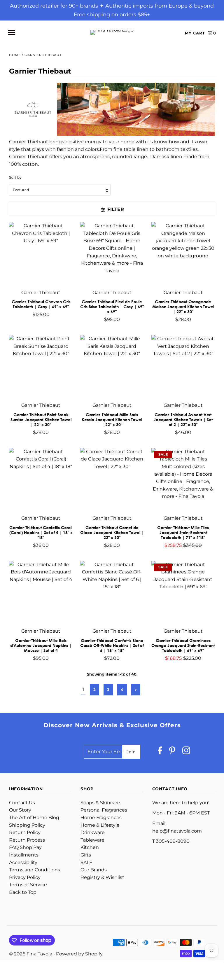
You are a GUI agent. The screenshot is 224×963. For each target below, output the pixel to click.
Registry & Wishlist (102, 877)
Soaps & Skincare (100, 802)
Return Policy (25, 832)
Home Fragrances (101, 817)
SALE (86, 862)
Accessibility (23, 862)
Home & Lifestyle (100, 825)
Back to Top (22, 892)
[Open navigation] (43, 32)
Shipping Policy (27, 825)
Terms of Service (28, 884)
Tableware (92, 840)
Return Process (27, 840)
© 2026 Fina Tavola (31, 954)
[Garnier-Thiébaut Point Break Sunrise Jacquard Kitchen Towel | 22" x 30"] (41, 367)
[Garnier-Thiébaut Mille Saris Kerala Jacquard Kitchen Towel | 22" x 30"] (112, 367)
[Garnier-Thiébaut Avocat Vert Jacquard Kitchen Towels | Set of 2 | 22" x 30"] (183, 367)
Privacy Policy (25, 877)
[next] (135, 690)
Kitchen (89, 847)
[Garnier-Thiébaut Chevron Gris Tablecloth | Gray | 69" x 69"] (41, 254)
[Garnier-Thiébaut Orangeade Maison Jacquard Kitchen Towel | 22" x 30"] (183, 254)
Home (15, 55)
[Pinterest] (172, 751)
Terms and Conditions (34, 870)
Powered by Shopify (79, 954)
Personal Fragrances (103, 810)
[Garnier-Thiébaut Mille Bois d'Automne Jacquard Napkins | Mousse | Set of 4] (41, 592)
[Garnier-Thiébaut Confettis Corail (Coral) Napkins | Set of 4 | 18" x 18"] (41, 480)
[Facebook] (160, 751)
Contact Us (22, 802)
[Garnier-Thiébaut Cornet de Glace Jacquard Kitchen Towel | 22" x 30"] (112, 480)
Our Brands (93, 870)
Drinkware (92, 832)
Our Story (20, 810)
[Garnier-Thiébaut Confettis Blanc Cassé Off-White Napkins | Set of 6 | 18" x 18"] (112, 592)
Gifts (85, 855)
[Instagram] (186, 751)
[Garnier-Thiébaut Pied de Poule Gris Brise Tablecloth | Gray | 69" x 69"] (112, 254)
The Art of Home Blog (34, 817)
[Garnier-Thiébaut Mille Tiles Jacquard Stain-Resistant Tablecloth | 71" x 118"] (183, 480)
